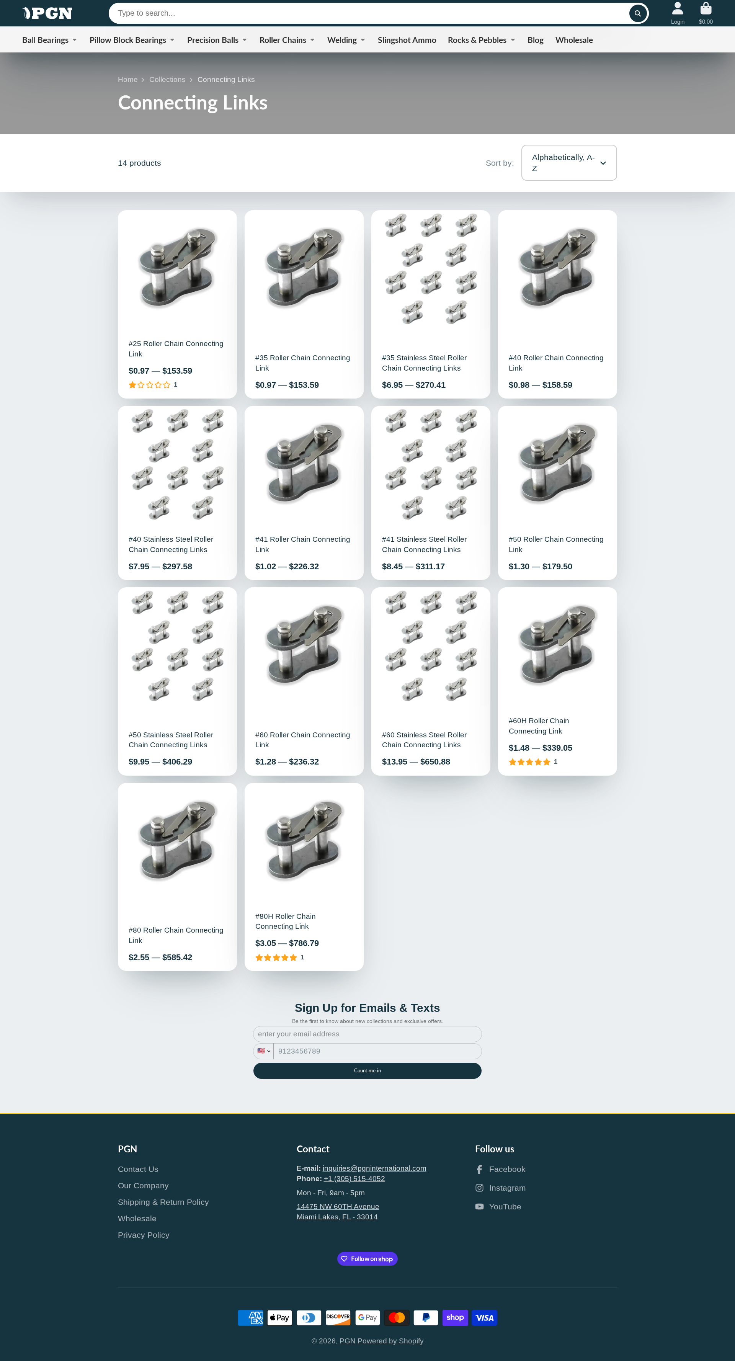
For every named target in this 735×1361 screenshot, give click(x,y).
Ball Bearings (45, 39)
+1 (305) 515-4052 (354, 1179)
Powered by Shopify (391, 1341)
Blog (536, 39)
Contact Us (138, 1169)
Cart (706, 13)
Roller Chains (283, 39)
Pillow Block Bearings (128, 39)
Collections (167, 79)
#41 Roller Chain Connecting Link (304, 493)
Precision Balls (212, 39)
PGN (348, 1341)
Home (128, 79)
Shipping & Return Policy (163, 1202)
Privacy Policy (144, 1234)
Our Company (143, 1185)
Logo (47, 13)
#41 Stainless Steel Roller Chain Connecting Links (431, 493)
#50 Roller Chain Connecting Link (557, 493)
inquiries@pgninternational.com (374, 1168)
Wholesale (574, 39)
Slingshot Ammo (407, 39)
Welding (342, 39)
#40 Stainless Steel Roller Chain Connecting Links (177, 493)
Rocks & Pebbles (477, 39)
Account (677, 13)
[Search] (638, 13)
